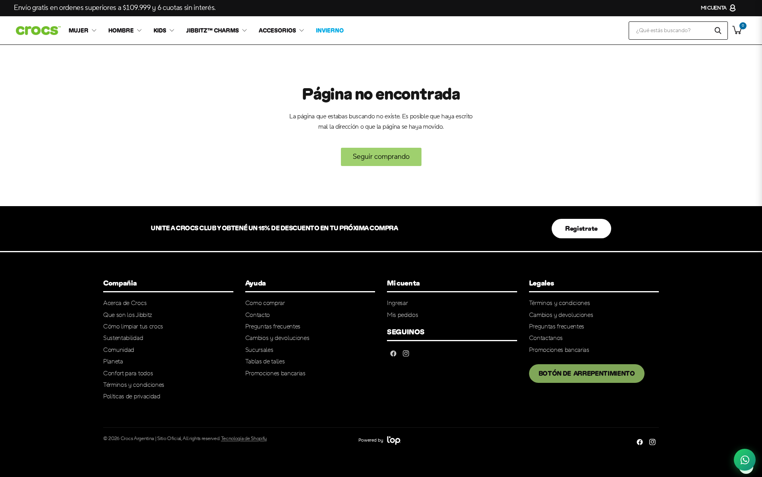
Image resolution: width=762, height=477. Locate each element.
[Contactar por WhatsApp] (745, 458)
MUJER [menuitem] (79, 30)
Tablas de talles (265, 361)
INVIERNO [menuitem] (330, 30)
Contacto (257, 315)
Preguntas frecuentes (273, 326)
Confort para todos (128, 373)
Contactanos (546, 338)
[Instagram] (406, 353)
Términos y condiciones (133, 385)
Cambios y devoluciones (277, 338)
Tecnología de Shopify (244, 438)
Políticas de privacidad (131, 396)
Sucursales (259, 350)
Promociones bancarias (275, 373)
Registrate (581, 228)
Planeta (113, 361)
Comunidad (118, 350)
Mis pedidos (402, 315)
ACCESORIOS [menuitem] (277, 30)
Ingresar (397, 303)
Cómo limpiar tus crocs (133, 326)
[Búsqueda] (718, 30)
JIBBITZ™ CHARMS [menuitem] (212, 30)
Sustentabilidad (123, 338)
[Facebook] (393, 353)
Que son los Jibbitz (127, 315)
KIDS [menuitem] (160, 30)
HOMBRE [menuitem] (121, 30)
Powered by (371, 440)
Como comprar (265, 303)
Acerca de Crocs (124, 303)
